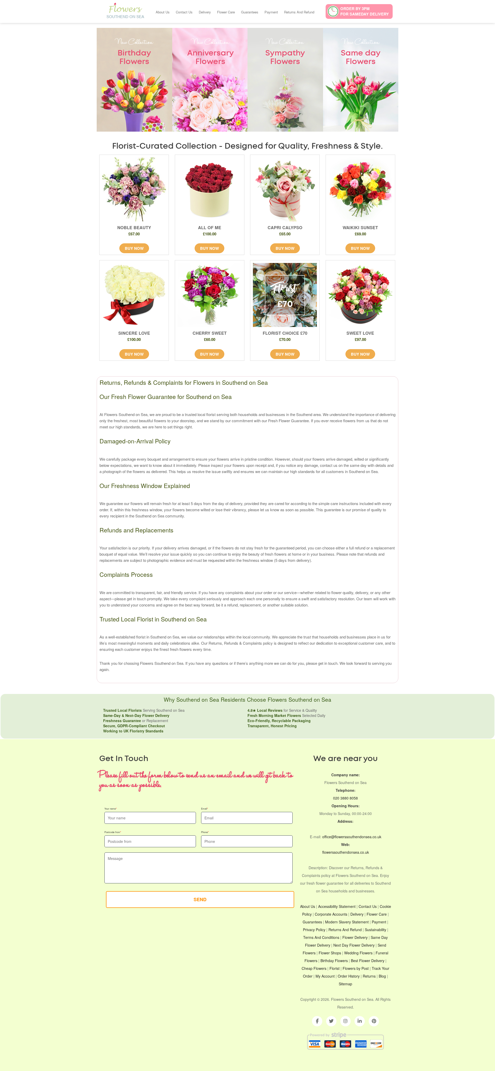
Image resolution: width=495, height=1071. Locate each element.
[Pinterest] (374, 1021)
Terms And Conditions (321, 937)
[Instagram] (345, 1021)
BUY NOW (134, 248)
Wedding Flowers (358, 952)
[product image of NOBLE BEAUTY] (134, 189)
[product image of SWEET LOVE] (360, 295)
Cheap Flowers (314, 968)
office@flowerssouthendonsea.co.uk (351, 836)
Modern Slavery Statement (347, 921)
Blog (382, 976)
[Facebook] (317, 1021)
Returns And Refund (299, 12)
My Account (325, 976)
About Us (163, 12)
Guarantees (249, 12)
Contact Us (184, 12)
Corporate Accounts (331, 914)
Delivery (205, 12)
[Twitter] (331, 1021)
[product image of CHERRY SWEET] (210, 295)
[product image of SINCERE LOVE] (134, 295)
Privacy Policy (314, 929)
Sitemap (345, 983)
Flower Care (226, 12)
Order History (349, 976)
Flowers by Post (356, 968)
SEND (200, 899)
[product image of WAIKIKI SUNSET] (360, 189)
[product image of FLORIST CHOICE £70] (285, 295)
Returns (369, 976)
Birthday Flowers (334, 960)
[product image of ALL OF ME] (210, 189)
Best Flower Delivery (367, 960)
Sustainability (375, 929)
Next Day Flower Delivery (354, 945)
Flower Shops (330, 952)
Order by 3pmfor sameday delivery (364, 11)
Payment (271, 12)
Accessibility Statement (337, 906)
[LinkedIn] (359, 1021)
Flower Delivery (355, 937)
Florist (334, 968)
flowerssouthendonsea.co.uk (345, 852)
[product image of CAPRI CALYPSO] (285, 189)
